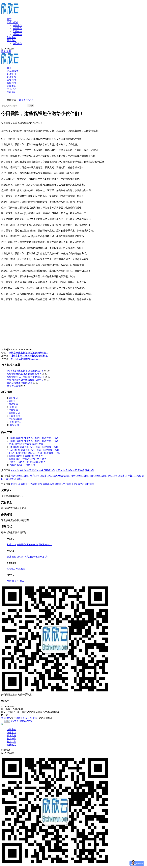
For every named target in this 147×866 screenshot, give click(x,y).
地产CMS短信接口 (20, 475)
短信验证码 (14, 413)
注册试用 (11, 744)
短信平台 (17, 28)
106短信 (13, 407)
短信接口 (17, 25)
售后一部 (11, 738)
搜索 (31, 106)
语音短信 (79, 470)
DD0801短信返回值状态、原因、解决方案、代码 (33, 441)
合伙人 (20, 581)
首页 (9, 19)
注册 (8, 51)
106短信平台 (78, 484)
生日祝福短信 (15, 419)
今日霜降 (13, 352)
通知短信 (24, 470)
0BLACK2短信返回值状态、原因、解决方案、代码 (34, 453)
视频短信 (17, 34)
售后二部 (11, 741)
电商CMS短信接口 (39, 475)
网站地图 (20, 569)
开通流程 (11, 556)
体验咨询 (11, 732)
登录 (3, 51)
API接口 (11, 569)
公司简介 (17, 43)
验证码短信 (31, 718)
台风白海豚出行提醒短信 (19, 383)
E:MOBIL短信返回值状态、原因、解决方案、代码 (34, 450)
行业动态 (28, 100)
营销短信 (17, 31)
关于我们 (11, 40)
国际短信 (14, 425)
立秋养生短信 (14, 386)
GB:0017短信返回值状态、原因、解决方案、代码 (33, 447)
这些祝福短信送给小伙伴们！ (33, 352)
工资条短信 (14, 416)
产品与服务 (12, 22)
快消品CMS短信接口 (59, 475)
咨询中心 (11, 729)
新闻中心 (11, 37)
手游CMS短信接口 (13, 478)
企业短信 (70, 470)
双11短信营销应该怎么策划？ (26, 358)
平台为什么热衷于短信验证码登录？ (25, 379)
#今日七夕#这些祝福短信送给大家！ (25, 370)
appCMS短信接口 (99, 475)
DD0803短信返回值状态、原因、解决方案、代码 (33, 438)
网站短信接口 (45, 544)
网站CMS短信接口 (117, 475)
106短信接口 (15, 422)
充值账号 (31, 556)
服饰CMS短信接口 (80, 475)
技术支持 (11, 735)
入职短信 (60, 470)
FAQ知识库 (42, 556)
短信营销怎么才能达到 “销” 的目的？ (26, 376)
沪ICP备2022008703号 (21, 721)
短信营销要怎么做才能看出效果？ (24, 373)
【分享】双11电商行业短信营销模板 (29, 355)
